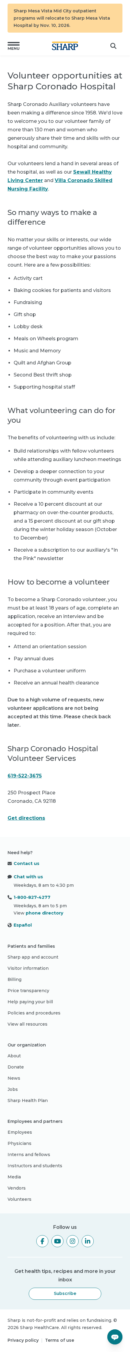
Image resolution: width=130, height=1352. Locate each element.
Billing (14, 979)
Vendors (17, 1188)
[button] (14, 46)
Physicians (19, 1143)
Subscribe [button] (65, 1293)
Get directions (26, 818)
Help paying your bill (30, 1001)
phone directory (44, 913)
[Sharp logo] (65, 46)
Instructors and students (35, 1165)
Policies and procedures (34, 1013)
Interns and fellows (29, 1154)
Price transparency (28, 990)
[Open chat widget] (114, 1336)
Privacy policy (23, 1340)
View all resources (27, 1024)
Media (14, 1177)
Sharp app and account (33, 957)
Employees (20, 1132)
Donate (16, 1067)
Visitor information (28, 968)
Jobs (13, 1089)
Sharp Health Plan (28, 1100)
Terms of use (59, 1340)
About (14, 1056)
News (14, 1078)
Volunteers (19, 1199)
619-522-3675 (25, 776)
